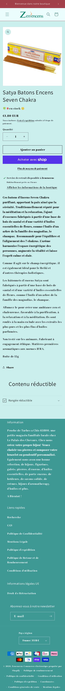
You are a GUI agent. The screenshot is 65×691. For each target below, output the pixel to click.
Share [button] (10, 367)
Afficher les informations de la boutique (32, 187)
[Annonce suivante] (58, 4)
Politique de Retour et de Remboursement (23, 560)
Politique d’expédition (25, 681)
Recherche (14, 517)
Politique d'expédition (21, 549)
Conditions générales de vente (23, 687)
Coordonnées (47, 681)
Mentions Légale (17, 541)
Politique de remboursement (38, 670)
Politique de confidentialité (20, 676)
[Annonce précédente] (7, 4)
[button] (7, 14)
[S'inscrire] (51, 616)
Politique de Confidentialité (24, 533)
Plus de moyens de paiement (32, 168)
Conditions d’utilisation (50, 676)
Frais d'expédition (25, 120)
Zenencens (17, 666)
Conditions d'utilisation (22, 570)
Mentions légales (51, 687)
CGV (10, 525)
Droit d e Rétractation (21, 593)
